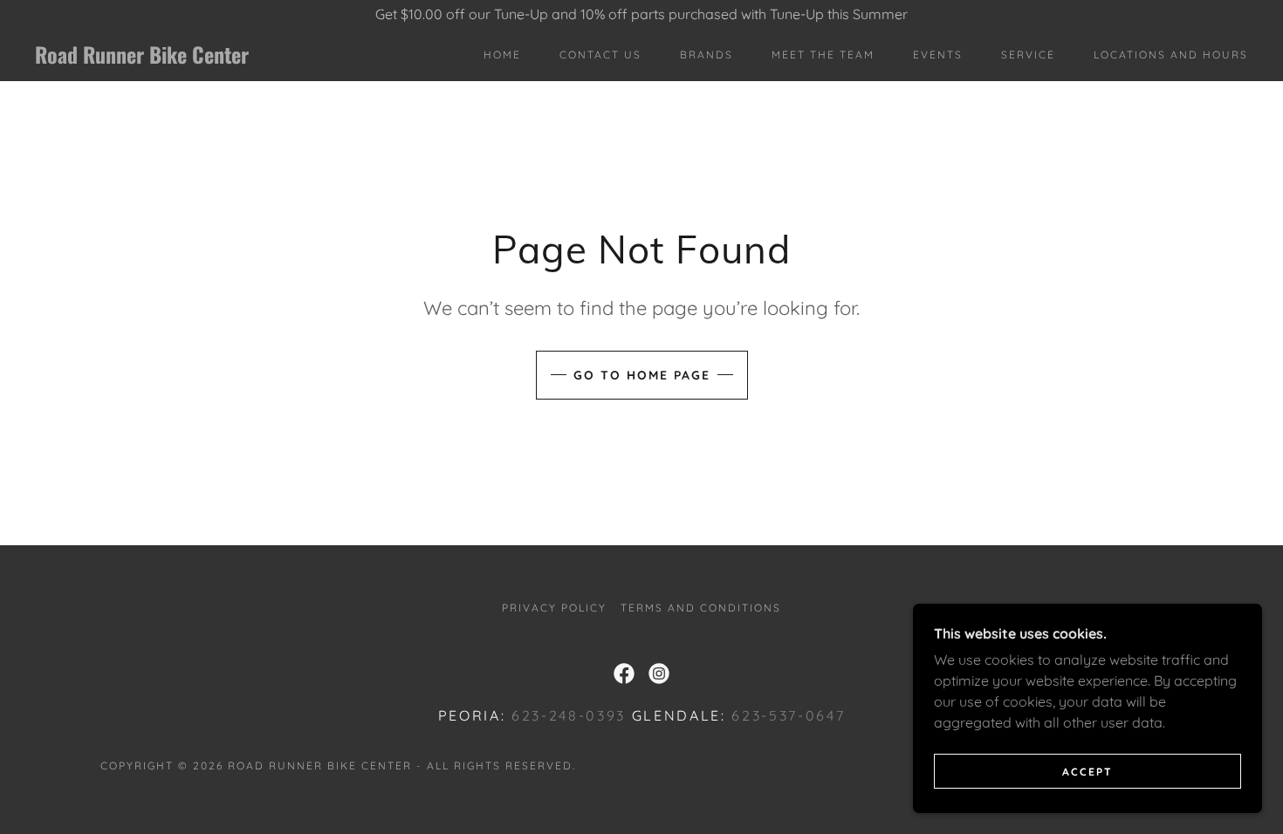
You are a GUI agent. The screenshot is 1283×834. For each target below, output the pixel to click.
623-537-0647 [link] (788, 715)
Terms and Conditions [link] (701, 607)
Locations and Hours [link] (1171, 54)
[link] (203, 58)
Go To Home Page (641, 375)
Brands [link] (706, 54)
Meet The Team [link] (823, 54)
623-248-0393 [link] (568, 715)
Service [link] (1028, 54)
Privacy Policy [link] (554, 607)
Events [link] (938, 54)
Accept (1087, 771)
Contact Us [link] (600, 54)
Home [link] (502, 54)
